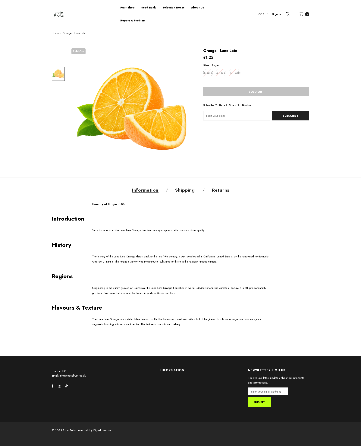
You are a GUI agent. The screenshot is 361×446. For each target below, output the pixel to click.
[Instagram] (59, 386)
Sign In (276, 14)
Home (55, 33)
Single (208, 73)
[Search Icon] (288, 14)
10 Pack (234, 73)
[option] (132, 108)
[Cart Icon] (301, 14)
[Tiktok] (66, 386)
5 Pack (220, 73)
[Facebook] (52, 386)
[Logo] (83, 14)
